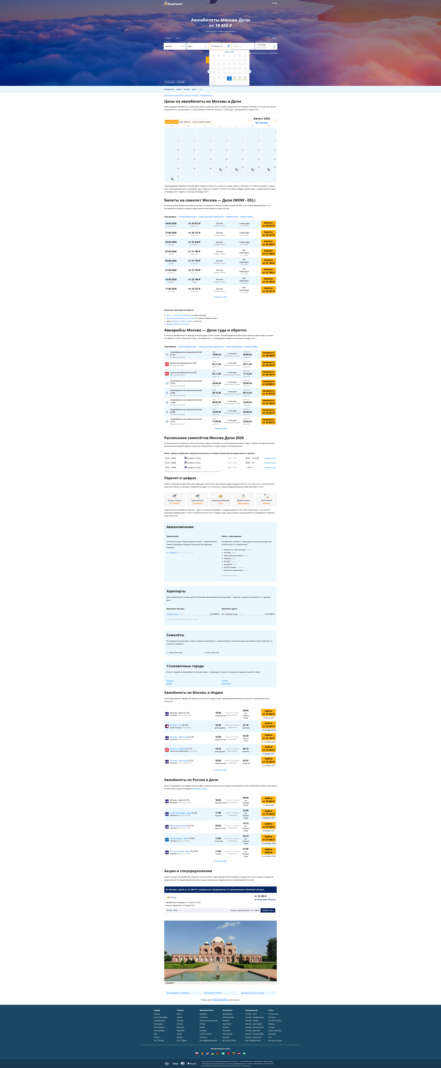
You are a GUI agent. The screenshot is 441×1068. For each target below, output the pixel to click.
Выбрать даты (268, 910)
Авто (178, 38)
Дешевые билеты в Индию (178, 324)
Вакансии (272, 1034)
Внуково (226, 1020)
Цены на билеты (192, 95)
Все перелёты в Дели (213, 993)
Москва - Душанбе (252, 1030)
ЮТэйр (202, 1024)
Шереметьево (172, 614)
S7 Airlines (204, 1017)
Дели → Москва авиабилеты (179, 315)
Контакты (272, 1017)
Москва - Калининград (254, 1027)
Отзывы (271, 1027)
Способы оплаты (274, 1020)
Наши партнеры (274, 1030)
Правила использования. (255, 1063)
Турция (179, 1017)
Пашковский (227, 1034)
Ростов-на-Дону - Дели (180, 851)
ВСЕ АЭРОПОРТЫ (229, 1040)
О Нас (274, 3)
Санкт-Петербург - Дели (181, 813)
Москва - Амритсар (179, 737)
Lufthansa (203, 1037)
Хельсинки (226, 683)
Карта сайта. (267, 1063)
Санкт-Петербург (160, 1017)
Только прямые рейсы (201, 122)
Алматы (225, 681)
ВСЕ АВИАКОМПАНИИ (208, 1040)
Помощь (271, 1024)
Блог (270, 1037)
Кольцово (226, 1030)
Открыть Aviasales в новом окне (264, 53)
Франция (180, 1027)
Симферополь (159, 1020)
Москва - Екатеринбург (254, 1034)
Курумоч (226, 1037)
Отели (167, 38)
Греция (179, 1037)
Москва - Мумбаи (178, 748)
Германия (180, 1030)
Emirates (203, 1030)
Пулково (226, 1027)
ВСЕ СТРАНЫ (182, 1040)
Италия (180, 1024)
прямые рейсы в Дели (183, 321)
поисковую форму (200, 788)
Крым (179, 1014)
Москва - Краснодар (253, 1024)
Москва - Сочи (251, 1014)
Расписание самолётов (173, 95)
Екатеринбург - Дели (179, 838)
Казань (157, 1037)
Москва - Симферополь (254, 1017)
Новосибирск (159, 1027)
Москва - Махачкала (253, 1037)
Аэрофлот (173, 552)
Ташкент (170, 681)
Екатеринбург (159, 1030)
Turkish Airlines (206, 1034)
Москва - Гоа (176, 725)
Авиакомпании (206, 95)
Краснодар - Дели (178, 825)
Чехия (179, 1034)
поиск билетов (220, 1000)
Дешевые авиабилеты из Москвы (181, 318)
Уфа (155, 1034)
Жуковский (227, 1024)
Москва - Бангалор (178, 760)
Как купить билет (275, 1040)
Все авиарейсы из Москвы (178, 993)
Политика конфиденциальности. (237, 1063)
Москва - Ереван (252, 1020)
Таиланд (180, 1020)
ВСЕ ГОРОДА (159, 1040)
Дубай (169, 683)
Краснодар (158, 1024)
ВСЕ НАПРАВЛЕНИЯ (253, 1040)
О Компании (273, 1014)
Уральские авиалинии (208, 1020)
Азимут (202, 1027)
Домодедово (227, 1014)
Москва (157, 1014)
